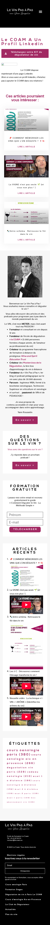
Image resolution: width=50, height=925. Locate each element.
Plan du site (11, 914)
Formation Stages (14, 889)
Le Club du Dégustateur (17, 904)
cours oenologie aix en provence (24, 759)
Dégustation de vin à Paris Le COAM (23, 894)
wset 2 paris (27, 793)
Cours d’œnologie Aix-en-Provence (23, 899)
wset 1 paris (19, 798)
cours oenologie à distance (23, 785)
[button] (40, 11)
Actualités (10, 909)
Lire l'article (26, 147)
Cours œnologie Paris (16, 884)
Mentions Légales (16, 855)
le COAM (15, 340)
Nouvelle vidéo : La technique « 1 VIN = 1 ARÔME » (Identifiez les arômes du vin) (26, 702)
